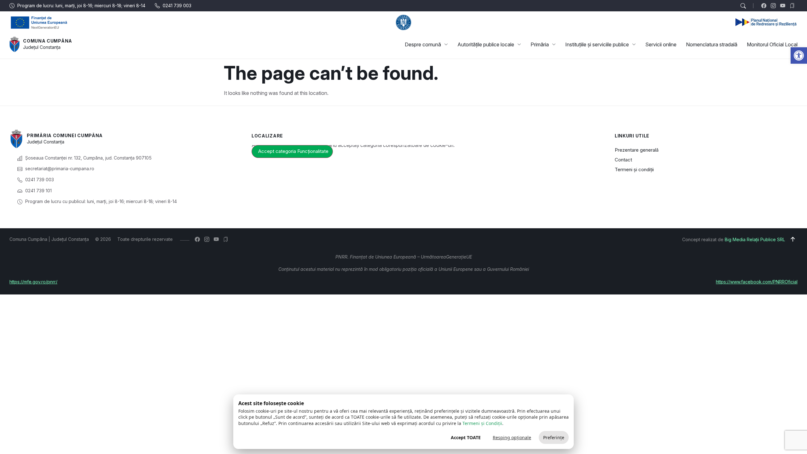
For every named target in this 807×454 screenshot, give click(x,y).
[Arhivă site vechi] (794, 5)
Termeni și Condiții (482, 423)
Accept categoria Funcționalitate (293, 151)
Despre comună (423, 44)
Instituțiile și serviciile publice (597, 44)
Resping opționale (512, 437)
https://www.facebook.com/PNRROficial (757, 281)
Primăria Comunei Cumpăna (65, 135)
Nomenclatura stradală (711, 44)
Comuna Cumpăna (47, 41)
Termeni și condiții (634, 169)
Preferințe (553, 437)
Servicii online (660, 44)
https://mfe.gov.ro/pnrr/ (33, 281)
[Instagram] (775, 5)
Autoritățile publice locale (485, 44)
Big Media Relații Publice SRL (755, 239)
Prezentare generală (637, 150)
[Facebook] (765, 5)
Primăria (540, 44)
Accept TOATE (466, 437)
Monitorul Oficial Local (772, 44)
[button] (799, 55)
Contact (623, 160)
